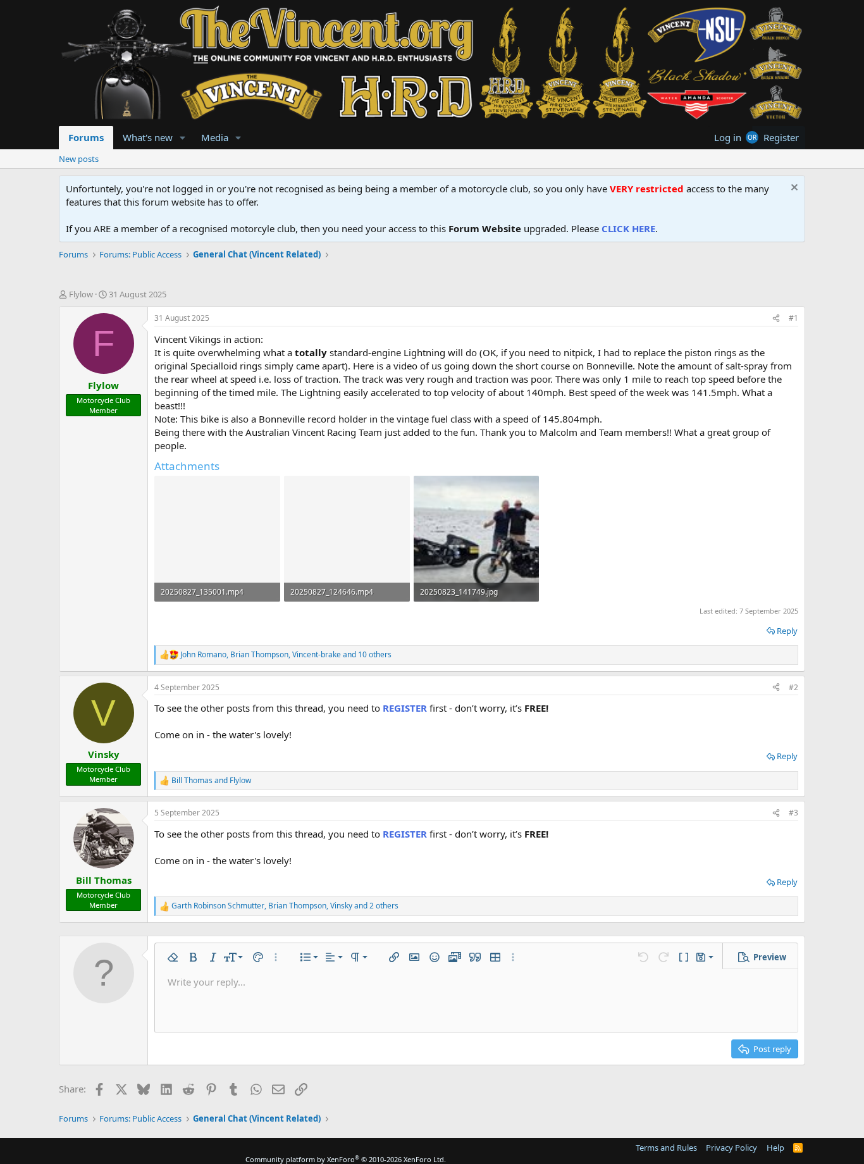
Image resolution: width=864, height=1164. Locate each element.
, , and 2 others (284, 906)
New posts (79, 158)
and (211, 781)
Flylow (81, 294)
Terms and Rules (666, 1147)
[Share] (776, 318)
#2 (793, 687)
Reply (787, 630)
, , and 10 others (286, 655)
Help (775, 1147)
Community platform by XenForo (345, 1159)
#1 (793, 318)
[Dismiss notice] (792, 188)
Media (214, 137)
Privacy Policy (731, 1147)
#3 (793, 812)
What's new (148, 137)
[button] (183, 137)
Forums (86, 137)
